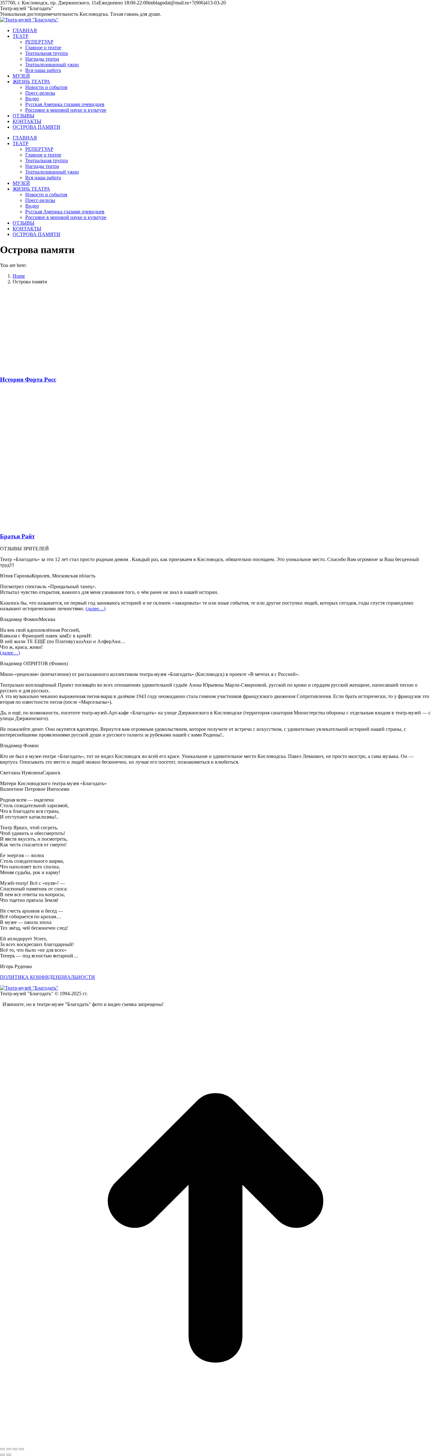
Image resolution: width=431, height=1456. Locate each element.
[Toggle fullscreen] (15, 1449)
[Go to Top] (215, 1441)
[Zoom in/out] (21, 1449)
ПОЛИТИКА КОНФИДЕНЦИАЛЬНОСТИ (47, 977)
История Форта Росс (28, 379)
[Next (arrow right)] (8, 1455)
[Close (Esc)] (2, 1449)
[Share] (8, 1449)
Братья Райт (17, 536)
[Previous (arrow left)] (2, 1455)
